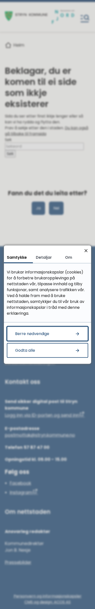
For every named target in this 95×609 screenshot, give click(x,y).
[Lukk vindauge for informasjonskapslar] (85, 250)
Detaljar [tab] (44, 257)
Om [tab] (68, 257)
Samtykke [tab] (17, 257)
